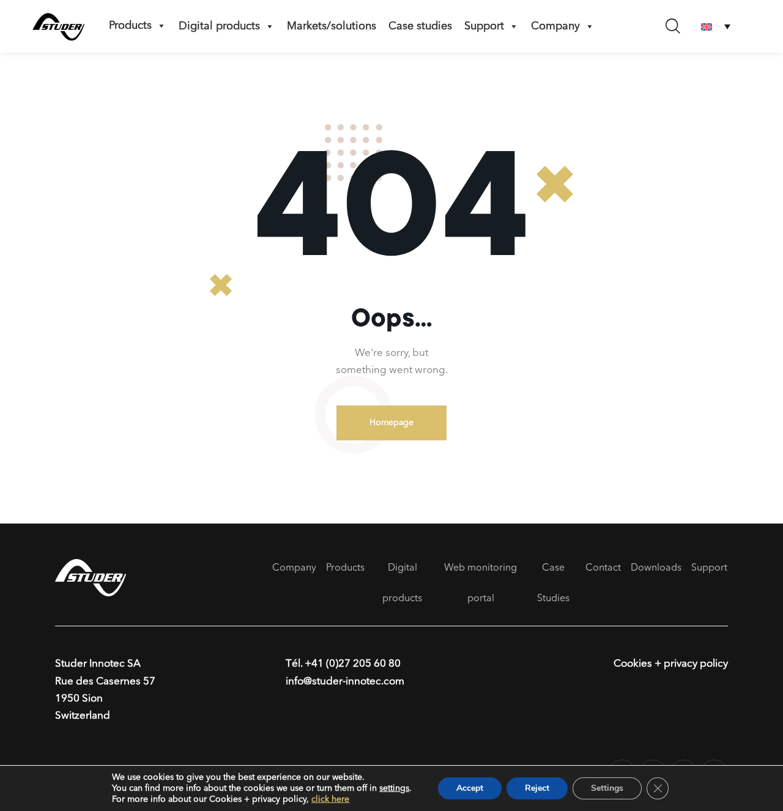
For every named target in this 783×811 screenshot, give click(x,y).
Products (130, 25)
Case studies (420, 26)
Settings (607, 788)
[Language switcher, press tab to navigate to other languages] (715, 26)
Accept (469, 788)
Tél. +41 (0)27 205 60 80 (343, 664)
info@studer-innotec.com (345, 681)
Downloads (656, 568)
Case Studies (553, 583)
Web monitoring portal (480, 583)
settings (394, 788)
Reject (537, 788)
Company (555, 26)
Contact (603, 568)
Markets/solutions (331, 26)
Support (709, 568)
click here (330, 799)
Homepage (391, 422)
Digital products (219, 26)
